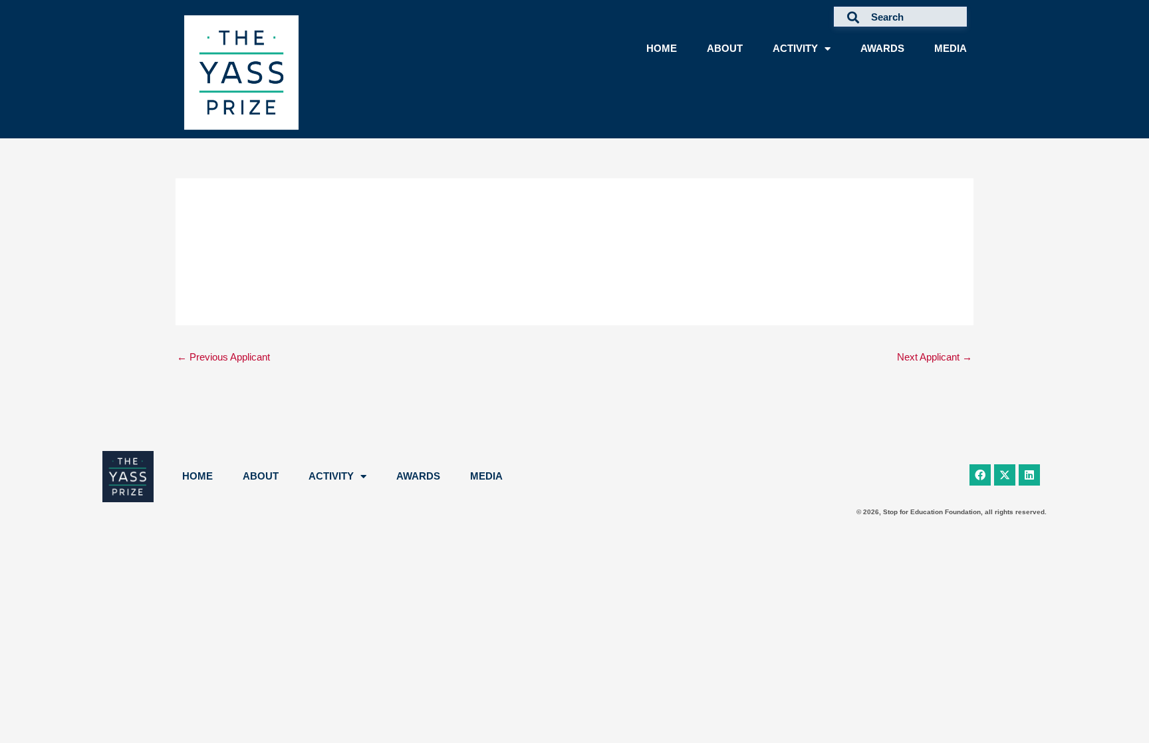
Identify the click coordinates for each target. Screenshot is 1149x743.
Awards (882, 48)
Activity (795, 48)
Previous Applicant (223, 357)
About (725, 48)
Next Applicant (934, 357)
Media (950, 48)
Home (661, 48)
